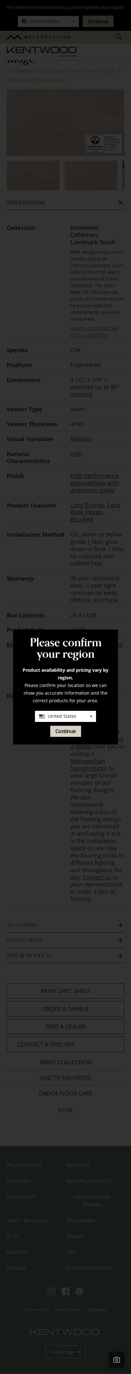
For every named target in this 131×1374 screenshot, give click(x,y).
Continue (65, 731)
